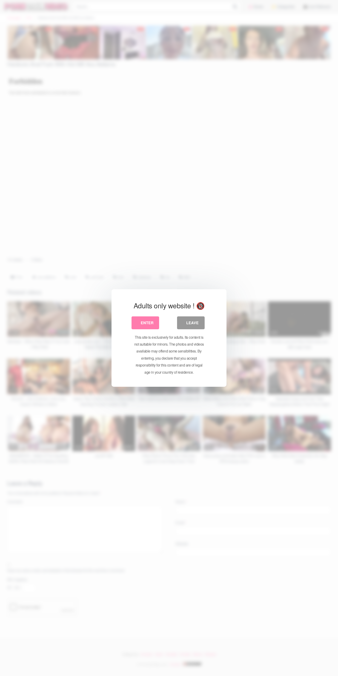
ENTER (147, 322)
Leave (192, 322)
